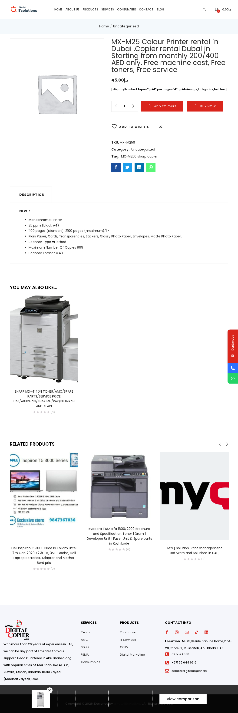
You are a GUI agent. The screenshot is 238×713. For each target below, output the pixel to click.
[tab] (31, 195)
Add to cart (165, 106)
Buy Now (208, 106)
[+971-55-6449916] (233, 368)
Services (107, 9)
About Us (72, 9)
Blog (160, 9)
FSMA (85, 654)
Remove (50, 690)
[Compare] (49, 376)
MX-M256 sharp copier (139, 156)
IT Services (128, 639)
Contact (146, 9)
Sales (85, 647)
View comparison (183, 699)
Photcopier (128, 632)
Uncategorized (126, 26)
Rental (85, 632)
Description (32, 194)
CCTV (124, 647)
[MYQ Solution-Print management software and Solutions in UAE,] (194, 495)
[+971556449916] (233, 378)
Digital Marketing (132, 654)
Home (58, 9)
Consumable (126, 9)
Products (90, 9)
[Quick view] (39, 376)
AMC (84, 639)
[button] (223, 9)
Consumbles (90, 662)
